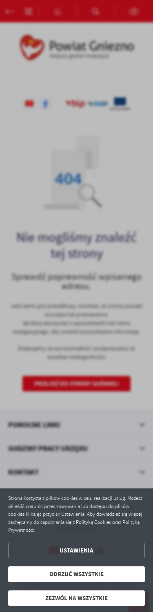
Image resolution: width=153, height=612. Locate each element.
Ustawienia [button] (76, 550)
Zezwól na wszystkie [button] (76, 598)
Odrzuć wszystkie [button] (76, 574)
